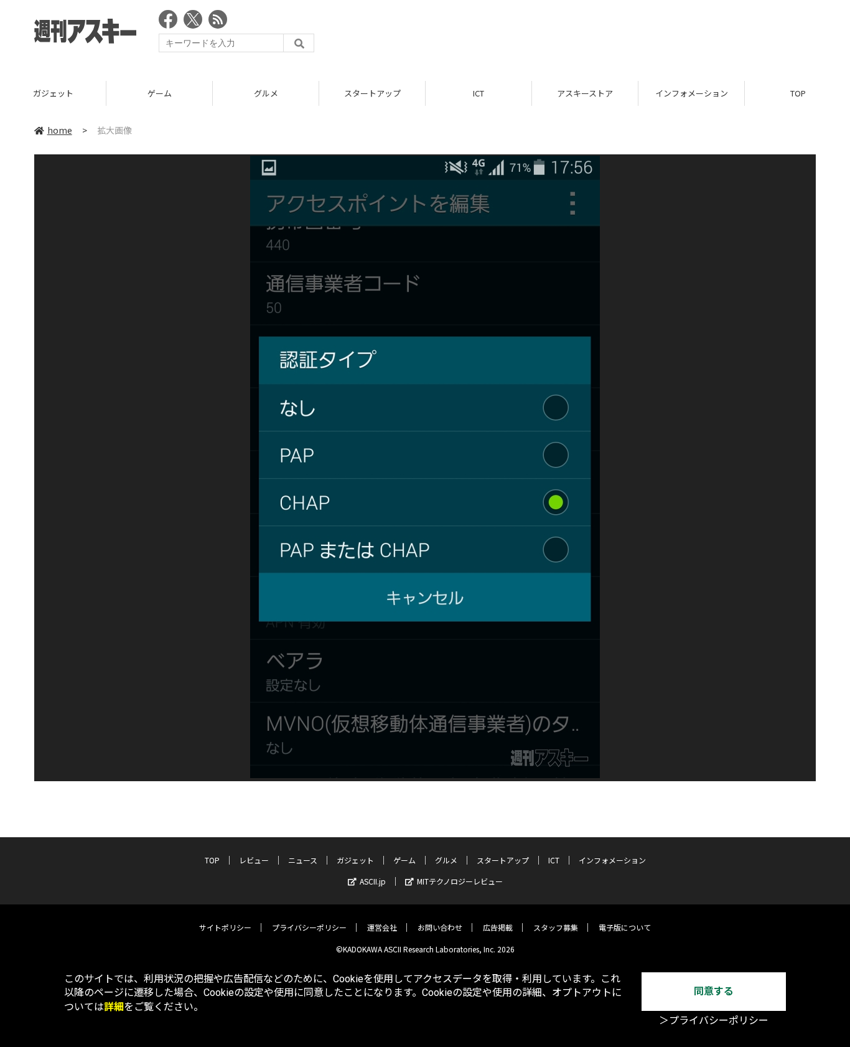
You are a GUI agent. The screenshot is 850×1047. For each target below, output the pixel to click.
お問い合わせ (440, 927)
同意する (714, 991)
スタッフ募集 (555, 927)
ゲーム (159, 93)
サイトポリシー (225, 927)
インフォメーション (691, 93)
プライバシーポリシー (309, 927)
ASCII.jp (373, 881)
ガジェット (53, 93)
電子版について (625, 927)
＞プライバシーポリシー (713, 1020)
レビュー (254, 860)
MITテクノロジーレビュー (460, 881)
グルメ (266, 93)
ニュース (302, 860)
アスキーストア (585, 93)
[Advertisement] (589, 34)
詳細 (114, 1007)
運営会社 (382, 927)
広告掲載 (498, 927)
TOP (212, 860)
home (59, 130)
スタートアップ (372, 93)
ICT (478, 93)
